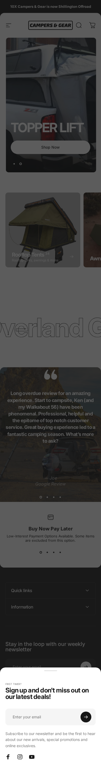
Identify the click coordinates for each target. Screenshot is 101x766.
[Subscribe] (86, 717)
